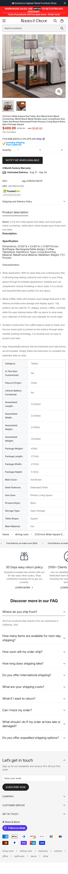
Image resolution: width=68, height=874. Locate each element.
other (45, 856)
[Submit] (62, 28)
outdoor (58, 851)
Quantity (6, 150)
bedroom (43, 851)
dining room (22, 534)
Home (5, 534)
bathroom (19, 856)
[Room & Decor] (34, 21)
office (5, 856)
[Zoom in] (58, 91)
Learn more (22, 587)
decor (34, 856)
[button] (62, 20)
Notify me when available (22, 160)
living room (8, 851)
